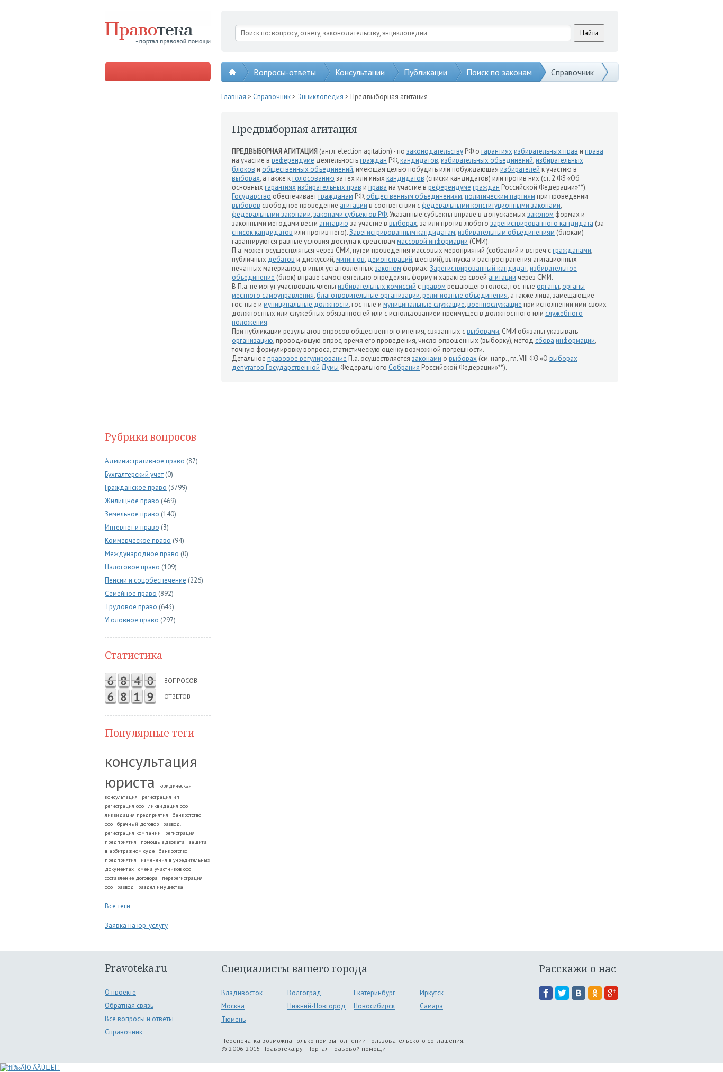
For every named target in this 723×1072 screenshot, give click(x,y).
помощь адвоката (163, 841)
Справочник (572, 72)
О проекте (120, 992)
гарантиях (496, 151)
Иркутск (432, 992)
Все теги (117, 905)
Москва (233, 1006)
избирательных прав (546, 151)
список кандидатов (262, 232)
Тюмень (233, 1019)
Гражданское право (136, 487)
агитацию (333, 223)
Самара (431, 1006)
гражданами (572, 250)
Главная (233, 96)
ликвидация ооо (168, 805)
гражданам (335, 196)
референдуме (293, 160)
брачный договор (138, 823)
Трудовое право (131, 606)
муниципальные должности (306, 304)
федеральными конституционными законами (491, 205)
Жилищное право (132, 500)
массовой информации (432, 241)
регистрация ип (160, 796)
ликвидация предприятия (136, 814)
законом (540, 214)
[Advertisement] (158, 251)
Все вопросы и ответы (139, 1018)
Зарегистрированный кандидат (478, 268)
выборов (246, 205)
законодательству (434, 151)
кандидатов (419, 160)
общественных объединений (307, 169)
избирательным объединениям (506, 232)
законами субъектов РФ (350, 214)
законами (426, 358)
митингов (350, 259)
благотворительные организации (368, 295)
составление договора (131, 877)
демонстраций (389, 259)
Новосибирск (374, 1006)
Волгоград (304, 992)
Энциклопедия (320, 96)
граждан (373, 160)
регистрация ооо (124, 805)
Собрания (404, 367)
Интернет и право (132, 527)
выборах (246, 178)
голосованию (313, 178)
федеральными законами (271, 214)
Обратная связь (129, 1005)
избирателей (520, 169)
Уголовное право (132, 619)
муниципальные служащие (424, 304)
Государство (251, 196)
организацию (252, 340)
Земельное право (132, 514)
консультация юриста (151, 771)
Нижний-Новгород (316, 1006)
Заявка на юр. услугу (136, 925)
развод (125, 886)
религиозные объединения (465, 295)
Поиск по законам (499, 72)
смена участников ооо (164, 868)
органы (548, 286)
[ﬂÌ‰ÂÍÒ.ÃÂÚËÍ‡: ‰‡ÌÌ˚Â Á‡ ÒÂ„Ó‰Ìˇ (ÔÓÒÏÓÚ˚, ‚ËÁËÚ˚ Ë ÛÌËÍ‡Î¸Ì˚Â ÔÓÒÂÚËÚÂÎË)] (30, 1067)
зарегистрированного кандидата (541, 223)
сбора (544, 340)
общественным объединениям (414, 196)
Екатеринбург (374, 992)
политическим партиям (500, 196)
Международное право (142, 553)
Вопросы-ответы (285, 72)
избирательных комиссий (377, 286)
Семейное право (131, 593)
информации (575, 340)
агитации (353, 205)
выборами (483, 331)
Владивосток (242, 992)
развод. (172, 823)
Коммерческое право (138, 540)
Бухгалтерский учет (134, 474)
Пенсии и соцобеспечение (145, 580)
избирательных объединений (487, 160)
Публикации (425, 72)
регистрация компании (133, 832)
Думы (330, 367)
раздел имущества (160, 886)
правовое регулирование (307, 358)
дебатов (281, 259)
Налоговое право (132, 566)
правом (434, 286)
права (594, 151)
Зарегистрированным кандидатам (402, 232)
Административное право (145, 461)
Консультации (360, 72)
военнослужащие (494, 304)
